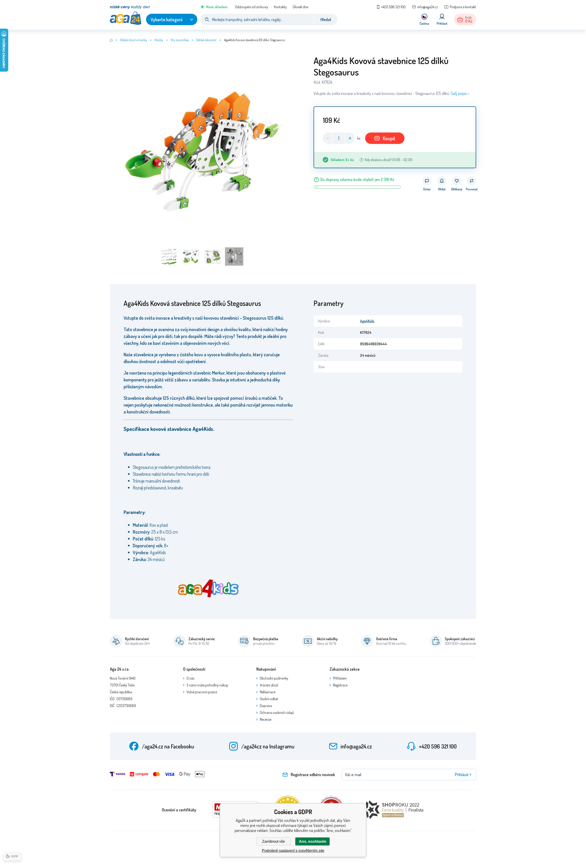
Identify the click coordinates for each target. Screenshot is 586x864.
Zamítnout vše (273, 841)
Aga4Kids (367, 321)
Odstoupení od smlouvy (251, 7)
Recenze (265, 719)
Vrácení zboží (269, 685)
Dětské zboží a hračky (133, 40)
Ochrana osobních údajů (277, 712)
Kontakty (280, 7)
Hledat (325, 19)
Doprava (266, 705)
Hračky (159, 40)
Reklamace (267, 692)
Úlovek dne (300, 7)
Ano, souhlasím (312, 841)
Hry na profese (180, 40)
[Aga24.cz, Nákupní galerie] (111, 40)
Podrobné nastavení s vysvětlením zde (293, 851)
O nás (190, 678)
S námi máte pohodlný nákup (207, 685)
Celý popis (459, 93)
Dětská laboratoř (206, 40)
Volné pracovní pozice (202, 692)
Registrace (340, 685)
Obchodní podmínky (274, 678)
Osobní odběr (269, 699)
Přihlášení (340, 678)
